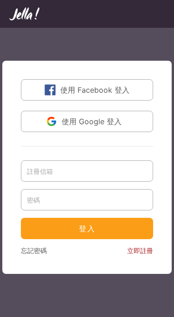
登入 (87, 228)
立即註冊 (140, 250)
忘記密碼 (34, 250)
